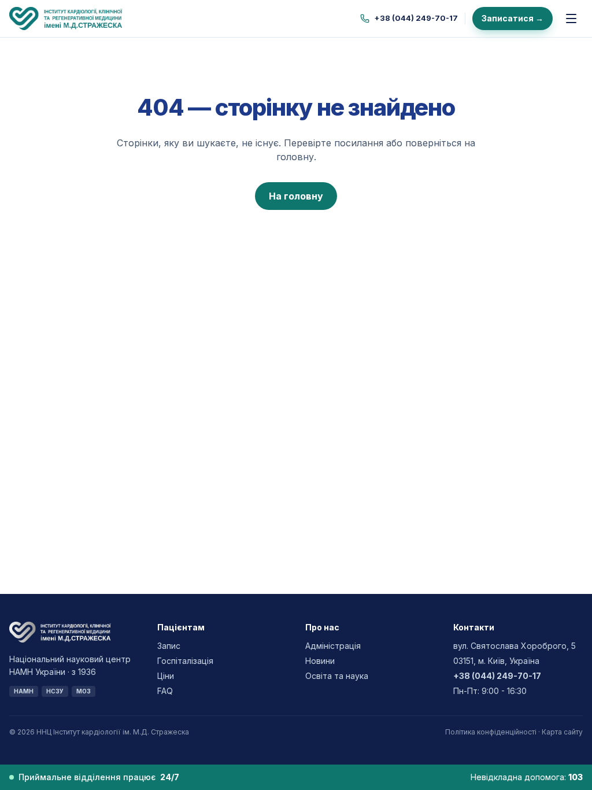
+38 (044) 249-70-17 (416, 18)
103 (575, 777)
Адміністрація (333, 646)
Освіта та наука (336, 676)
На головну (296, 196)
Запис (168, 646)
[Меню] (571, 18)
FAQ (165, 691)
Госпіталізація (185, 661)
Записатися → (512, 18)
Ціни (165, 676)
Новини (320, 661)
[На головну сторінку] (75, 18)
